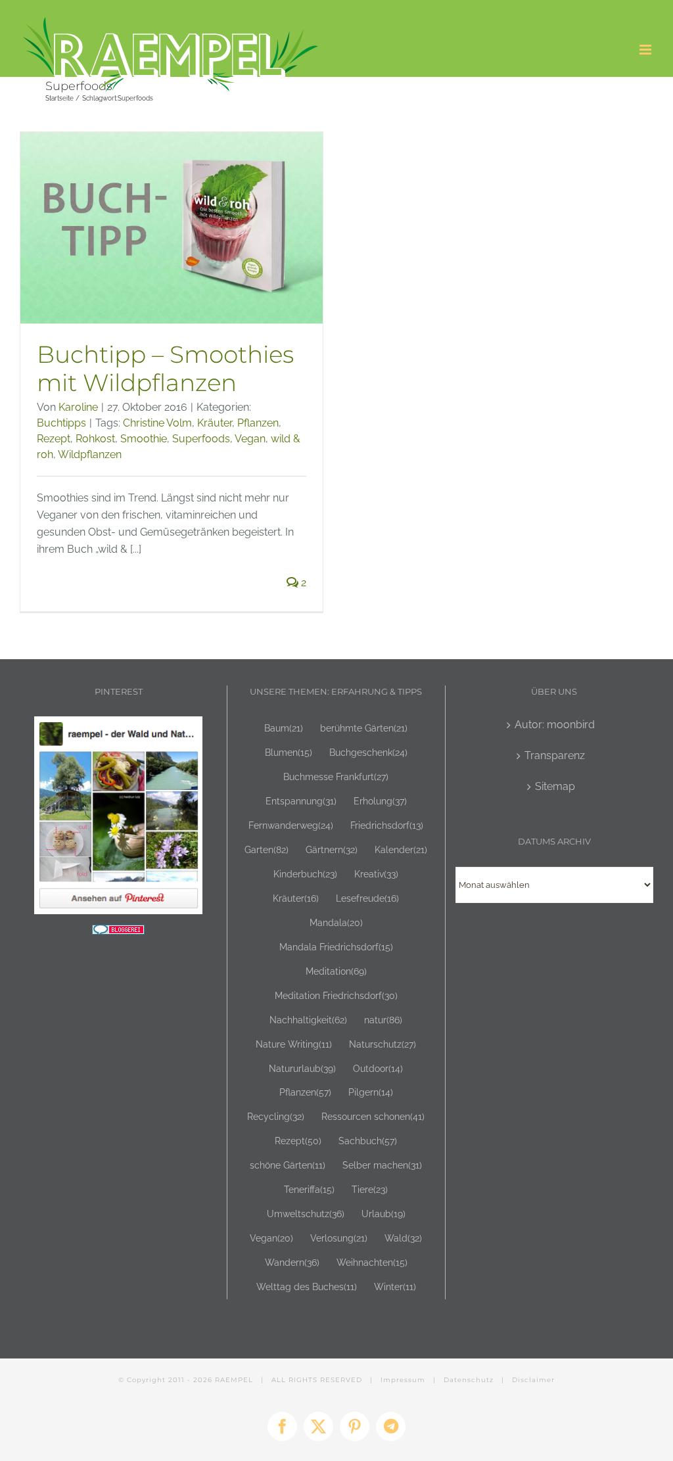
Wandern (292, 1262)
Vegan (250, 438)
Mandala (336, 922)
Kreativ (376, 873)
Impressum (403, 1380)
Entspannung (301, 800)
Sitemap (555, 786)
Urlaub (383, 1213)
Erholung (380, 800)
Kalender (401, 849)
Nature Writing (294, 1044)
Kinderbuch (305, 873)
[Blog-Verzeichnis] (118, 933)
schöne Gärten (287, 1165)
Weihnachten (371, 1262)
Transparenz (554, 755)
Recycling (275, 1116)
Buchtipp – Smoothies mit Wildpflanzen (165, 368)
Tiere (370, 1189)
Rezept (53, 438)
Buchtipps (61, 423)
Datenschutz (469, 1380)
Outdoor (378, 1068)
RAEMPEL (234, 1380)
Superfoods (201, 438)
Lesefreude (367, 898)
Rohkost (95, 438)
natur (383, 1019)
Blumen (288, 752)
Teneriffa (309, 1189)
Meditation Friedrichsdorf (336, 995)
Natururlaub (302, 1068)
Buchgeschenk (368, 752)
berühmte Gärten (363, 727)
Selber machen (382, 1165)
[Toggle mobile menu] (646, 50)
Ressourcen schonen (373, 1116)
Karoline (78, 407)
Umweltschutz (305, 1213)
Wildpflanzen (90, 454)
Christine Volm (157, 423)
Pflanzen (258, 423)
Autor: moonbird (555, 724)
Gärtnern (332, 849)
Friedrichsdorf (386, 825)
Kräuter (214, 423)
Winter (395, 1286)
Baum (283, 727)
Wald (403, 1237)
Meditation (336, 971)
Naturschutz (382, 1044)
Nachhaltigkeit (308, 1019)
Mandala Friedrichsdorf (336, 946)
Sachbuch (367, 1140)
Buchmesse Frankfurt (335, 776)
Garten (266, 849)
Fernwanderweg (290, 825)
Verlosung (338, 1237)
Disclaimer (533, 1380)
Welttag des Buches (306, 1286)
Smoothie (143, 438)
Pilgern (370, 1092)
